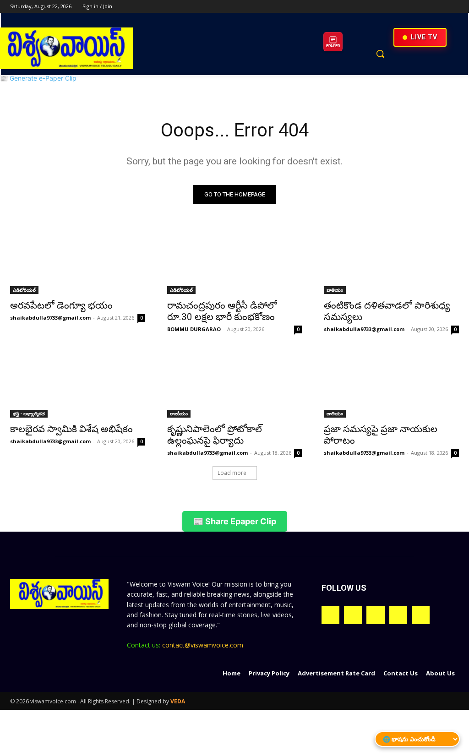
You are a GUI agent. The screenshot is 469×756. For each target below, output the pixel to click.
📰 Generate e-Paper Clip (38, 78)
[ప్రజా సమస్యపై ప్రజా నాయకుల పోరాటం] (391, 383)
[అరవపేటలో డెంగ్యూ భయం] (77, 260)
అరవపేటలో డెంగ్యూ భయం (61, 305)
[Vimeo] (441, 6)
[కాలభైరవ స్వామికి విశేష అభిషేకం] (77, 383)
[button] (380, 54)
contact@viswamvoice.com (202, 645)
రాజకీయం (179, 413)
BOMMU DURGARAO (194, 329)
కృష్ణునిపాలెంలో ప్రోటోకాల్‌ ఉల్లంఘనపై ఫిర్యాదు (214, 435)
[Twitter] (428, 6)
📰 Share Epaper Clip (234, 521)
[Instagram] (415, 6)
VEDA (177, 701)
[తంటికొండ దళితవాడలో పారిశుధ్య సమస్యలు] (391, 260)
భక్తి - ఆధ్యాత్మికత (29, 413)
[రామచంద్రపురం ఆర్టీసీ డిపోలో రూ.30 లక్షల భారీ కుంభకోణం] (234, 260)
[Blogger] (330, 615)
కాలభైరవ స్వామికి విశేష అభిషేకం (71, 429)
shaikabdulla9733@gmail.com (50, 317)
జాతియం (335, 290)
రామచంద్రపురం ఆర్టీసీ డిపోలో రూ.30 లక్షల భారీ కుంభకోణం (222, 311)
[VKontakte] (421, 615)
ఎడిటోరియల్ (24, 290)
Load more (232, 473)
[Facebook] (403, 6)
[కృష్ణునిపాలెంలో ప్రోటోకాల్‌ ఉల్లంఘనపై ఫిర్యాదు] (234, 383)
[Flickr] (375, 615)
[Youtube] (453, 6)
